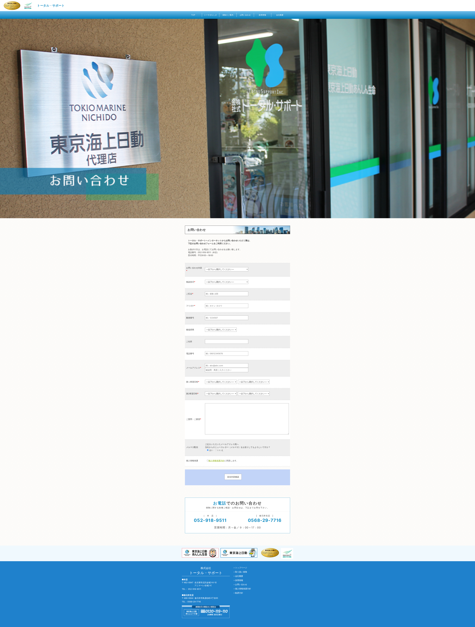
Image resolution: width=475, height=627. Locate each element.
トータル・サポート (51, 5)
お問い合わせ (245, 15)
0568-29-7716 (265, 520)
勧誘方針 (239, 593)
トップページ (241, 567)
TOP (193, 15)
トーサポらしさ (210, 15)
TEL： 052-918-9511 (191, 589)
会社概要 (280, 15)
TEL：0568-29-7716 (191, 601)
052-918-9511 (210, 520)
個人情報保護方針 (216, 460)
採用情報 (262, 15)
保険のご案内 (227, 15)
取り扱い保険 (241, 572)
